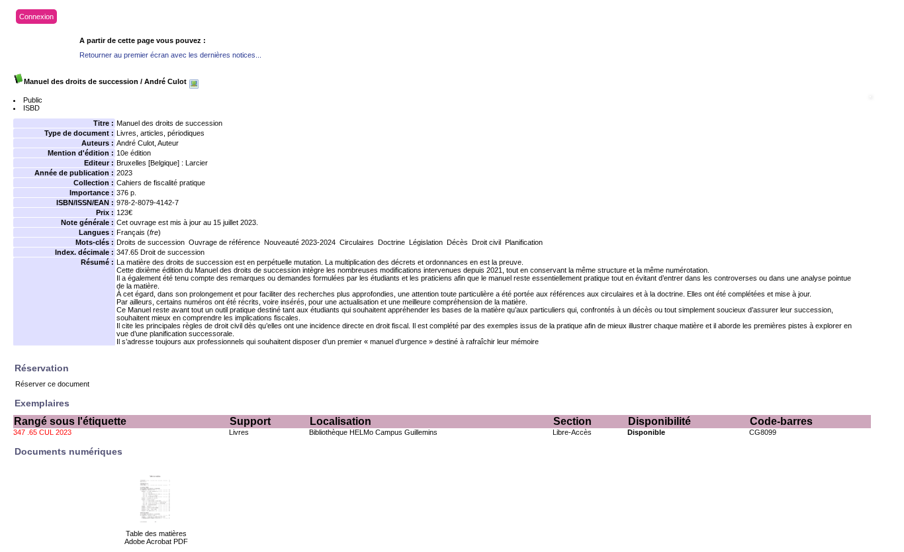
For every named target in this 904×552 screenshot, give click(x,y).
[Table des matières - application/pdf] (156, 527)
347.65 (127, 252)
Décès (457, 242)
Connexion (36, 17)
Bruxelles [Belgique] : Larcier (162, 163)
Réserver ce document (52, 384)
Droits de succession (150, 242)
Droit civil (486, 242)
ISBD (31, 108)
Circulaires (356, 242)
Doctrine (391, 242)
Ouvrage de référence (224, 242)
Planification (524, 242)
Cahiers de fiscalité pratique (160, 183)
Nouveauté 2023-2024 (300, 242)
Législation (426, 242)
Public (32, 100)
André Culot (135, 143)
